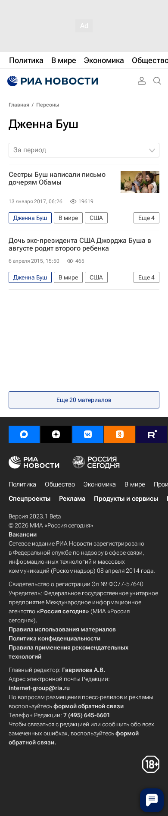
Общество (60, 484)
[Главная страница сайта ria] (51, 81)
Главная (19, 105)
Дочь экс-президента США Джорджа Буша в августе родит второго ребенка (80, 244)
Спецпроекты (29, 498)
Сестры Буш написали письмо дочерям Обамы (57, 178)
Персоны (47, 105)
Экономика (100, 484)
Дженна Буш (43, 124)
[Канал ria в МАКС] (24, 434)
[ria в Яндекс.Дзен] (56, 434)
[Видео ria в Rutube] (151, 434)
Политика (22, 484)
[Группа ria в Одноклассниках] (119, 434)
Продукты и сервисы (126, 498)
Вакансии (23, 534)
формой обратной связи (88, 706)
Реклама (72, 498)
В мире (134, 484)
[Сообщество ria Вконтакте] (87, 434)
